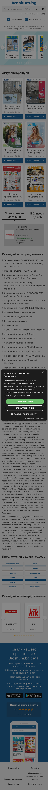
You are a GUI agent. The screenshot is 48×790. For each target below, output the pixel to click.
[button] (24, 414)
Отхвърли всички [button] (25, 408)
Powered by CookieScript (34, 418)
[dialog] (24, 395)
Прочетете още (23, 395)
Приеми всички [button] (25, 401)
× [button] (43, 372)
